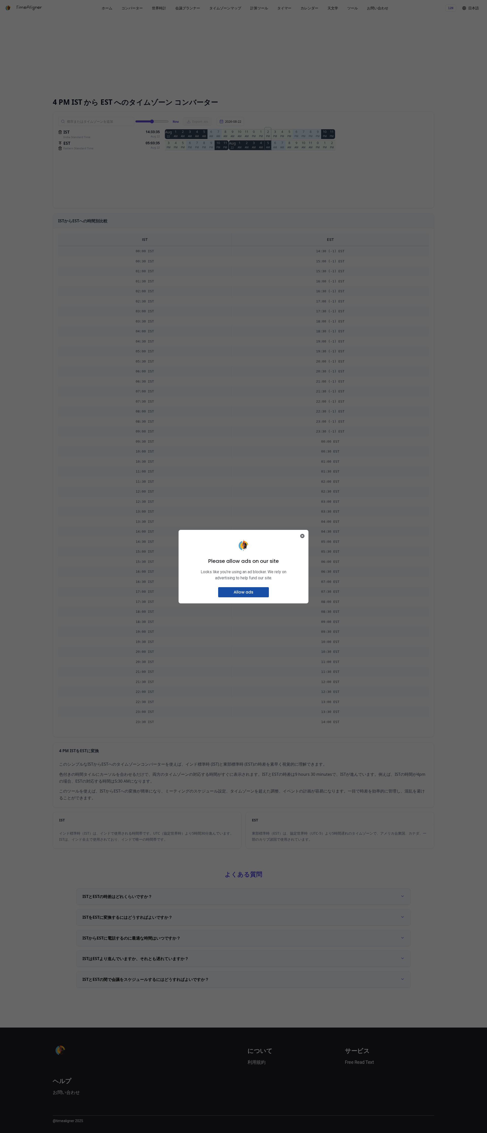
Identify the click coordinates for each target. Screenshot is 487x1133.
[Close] (302, 536)
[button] (243, 592)
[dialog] (243, 566)
